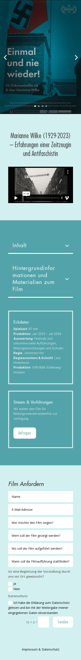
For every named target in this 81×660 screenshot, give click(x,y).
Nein (16, 589)
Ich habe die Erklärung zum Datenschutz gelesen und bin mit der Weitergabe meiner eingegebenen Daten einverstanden (39, 608)
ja (14, 583)
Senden (63, 621)
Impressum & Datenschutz (40, 649)
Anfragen (24, 432)
